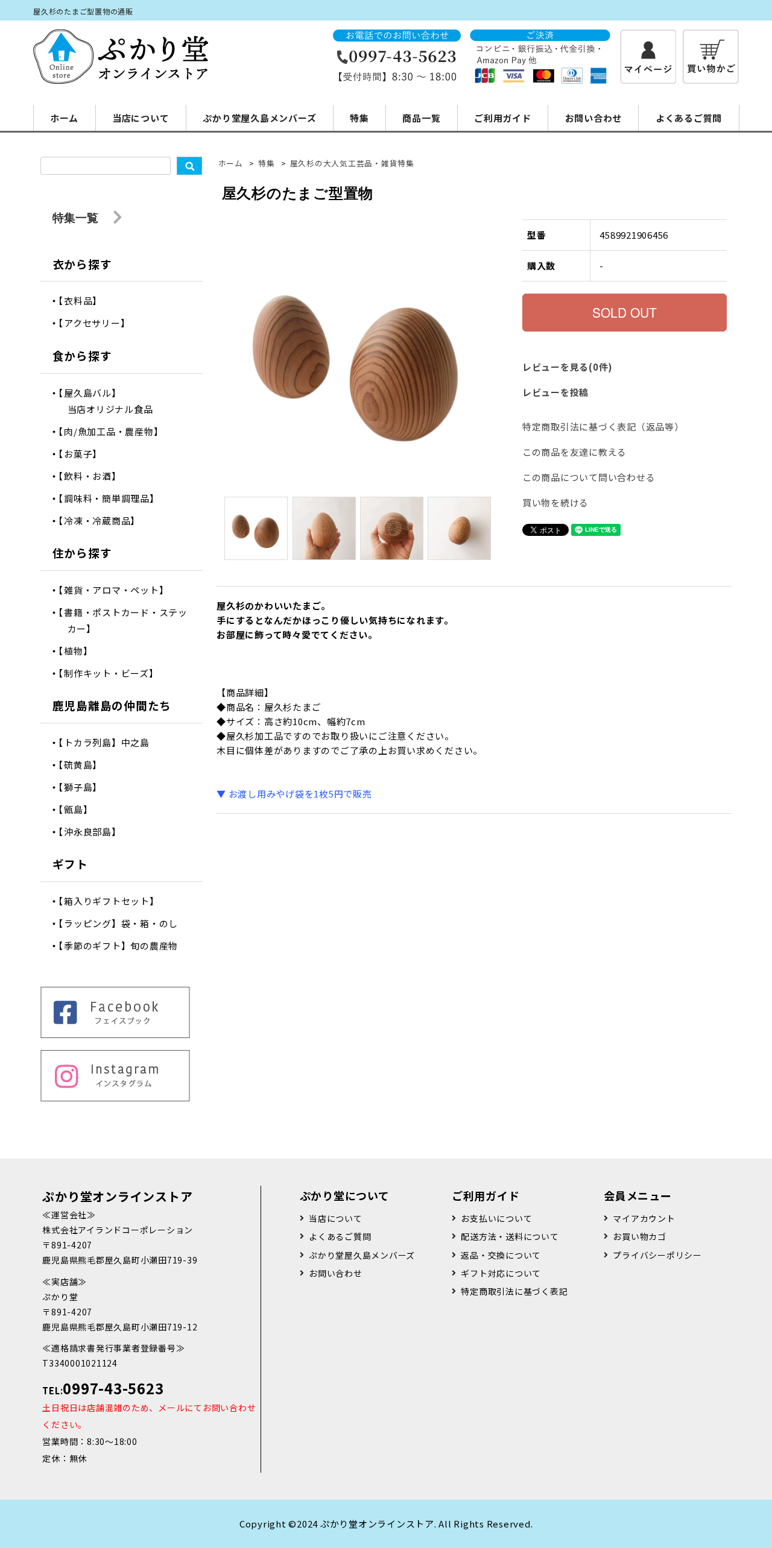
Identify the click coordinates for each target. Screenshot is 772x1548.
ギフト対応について (501, 1273)
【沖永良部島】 (94, 831)
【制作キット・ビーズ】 (113, 673)
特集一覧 (76, 217)
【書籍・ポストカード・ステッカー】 (128, 620)
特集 (359, 118)
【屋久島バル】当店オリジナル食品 (110, 400)
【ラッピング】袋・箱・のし (123, 923)
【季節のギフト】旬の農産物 (123, 945)
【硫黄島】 (85, 764)
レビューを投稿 (555, 392)
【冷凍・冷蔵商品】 (104, 520)
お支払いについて (496, 1218)
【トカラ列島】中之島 (109, 742)
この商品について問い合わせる (589, 477)
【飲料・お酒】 (94, 476)
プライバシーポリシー (657, 1255)
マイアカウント (644, 1218)
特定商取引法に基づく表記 (514, 1291)
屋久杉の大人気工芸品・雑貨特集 (352, 163)
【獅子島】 (85, 787)
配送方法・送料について (509, 1236)
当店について (140, 118)
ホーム (64, 118)
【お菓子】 (85, 453)
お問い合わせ (593, 118)
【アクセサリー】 (99, 322)
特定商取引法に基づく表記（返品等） (603, 426)
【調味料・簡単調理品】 (113, 498)
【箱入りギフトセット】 (113, 901)
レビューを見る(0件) (567, 366)
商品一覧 (421, 118)
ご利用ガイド (502, 118)
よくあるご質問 (689, 118)
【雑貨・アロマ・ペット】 (118, 590)
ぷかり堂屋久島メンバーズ (259, 118)
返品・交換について (501, 1255)
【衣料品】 (85, 300)
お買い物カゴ (639, 1236)
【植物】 (80, 650)
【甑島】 (80, 809)
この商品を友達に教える (574, 451)
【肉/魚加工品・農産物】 (115, 431)
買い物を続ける (555, 502)
